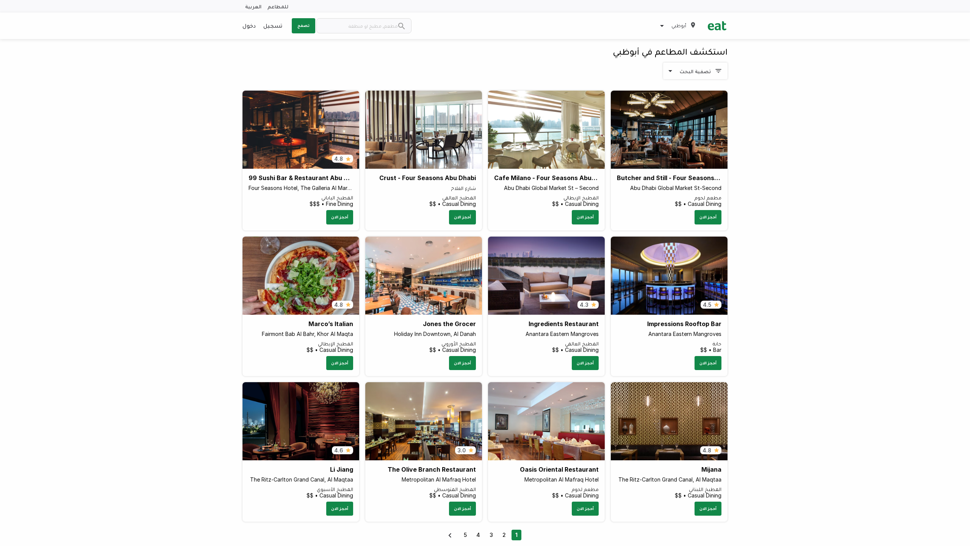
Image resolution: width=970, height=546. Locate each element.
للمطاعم (278, 6)
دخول (249, 25)
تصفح (303, 25)
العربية (253, 6)
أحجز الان (708, 217)
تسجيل (272, 25)
